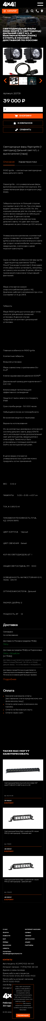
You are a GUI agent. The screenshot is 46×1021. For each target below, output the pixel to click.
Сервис (28, 932)
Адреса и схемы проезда (14, 970)
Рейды (5, 942)
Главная (7, 17)
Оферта (6, 948)
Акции (27, 942)
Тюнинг (28, 936)
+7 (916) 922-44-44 (29, 967)
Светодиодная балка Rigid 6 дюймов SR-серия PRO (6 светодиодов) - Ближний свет (21, 832)
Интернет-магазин (25, 17)
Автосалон (30, 939)
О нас (5, 929)
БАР (4, 939)
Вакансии (7, 945)
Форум (6, 932)
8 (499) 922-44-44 (25, 964)
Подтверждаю (23, 1015)
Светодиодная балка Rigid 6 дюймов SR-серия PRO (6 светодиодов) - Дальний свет (21, 880)
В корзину (8, 803)
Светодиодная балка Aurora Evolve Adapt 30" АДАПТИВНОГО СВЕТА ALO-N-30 (21, 784)
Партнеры (29, 945)
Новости (6, 936)
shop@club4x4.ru (10, 988)
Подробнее (9, 679)
